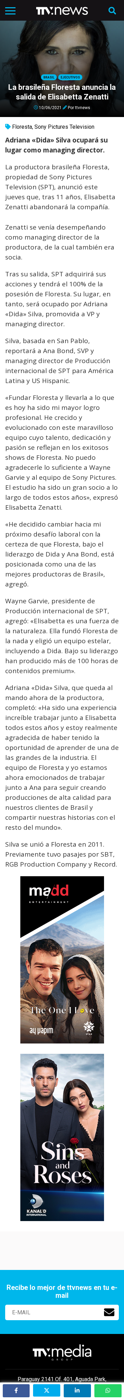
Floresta (22, 127)
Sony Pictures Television (64, 127)
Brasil (48, 77)
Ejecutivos (70, 77)
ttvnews (82, 107)
